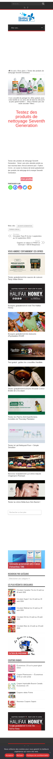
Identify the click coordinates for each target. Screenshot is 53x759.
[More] (29, 187)
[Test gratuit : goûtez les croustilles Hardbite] (26, 359)
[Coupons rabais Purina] (11, 698)
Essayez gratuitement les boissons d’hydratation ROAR (22, 335)
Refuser (20, 755)
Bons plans (22, 71)
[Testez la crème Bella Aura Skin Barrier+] (26, 499)
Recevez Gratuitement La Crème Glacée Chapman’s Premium (24, 475)
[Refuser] (50, 752)
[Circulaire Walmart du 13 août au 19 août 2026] (11, 614)
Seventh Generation (25, 226)
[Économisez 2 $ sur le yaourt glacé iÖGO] (11, 671)
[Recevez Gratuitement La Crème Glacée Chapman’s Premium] (26, 471)
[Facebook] (15, 187)
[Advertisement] (26, 51)
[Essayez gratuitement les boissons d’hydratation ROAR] (26, 331)
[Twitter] (25, 187)
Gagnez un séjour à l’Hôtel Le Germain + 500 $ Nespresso (28, 243)
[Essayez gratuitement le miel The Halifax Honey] (26, 303)
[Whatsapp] (10, 187)
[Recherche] (43, 4)
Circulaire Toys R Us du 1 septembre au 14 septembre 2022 (27, 236)
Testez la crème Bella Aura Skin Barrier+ (24, 502)
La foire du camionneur (18, 653)
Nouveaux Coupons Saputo (26, 701)
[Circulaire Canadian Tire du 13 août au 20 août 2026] (11, 596)
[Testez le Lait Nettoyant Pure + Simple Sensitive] (26, 442)
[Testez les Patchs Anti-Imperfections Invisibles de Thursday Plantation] (26, 414)
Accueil (13, 71)
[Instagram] (20, 187)
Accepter (9, 755)
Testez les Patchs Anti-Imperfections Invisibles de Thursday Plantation (22, 418)
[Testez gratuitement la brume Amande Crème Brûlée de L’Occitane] (26, 386)
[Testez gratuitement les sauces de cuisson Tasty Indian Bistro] (26, 274)
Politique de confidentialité (37, 755)
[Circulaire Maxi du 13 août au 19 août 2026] (11, 632)
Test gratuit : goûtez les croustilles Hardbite (25, 362)
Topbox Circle (14, 229)
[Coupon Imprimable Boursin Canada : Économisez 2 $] (11, 689)
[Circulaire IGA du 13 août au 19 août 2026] (11, 623)
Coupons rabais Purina (25, 692)
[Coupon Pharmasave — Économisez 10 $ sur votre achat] (11, 680)
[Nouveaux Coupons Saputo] (11, 707)
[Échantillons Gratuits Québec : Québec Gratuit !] (26, 20)
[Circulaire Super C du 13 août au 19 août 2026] (11, 605)
